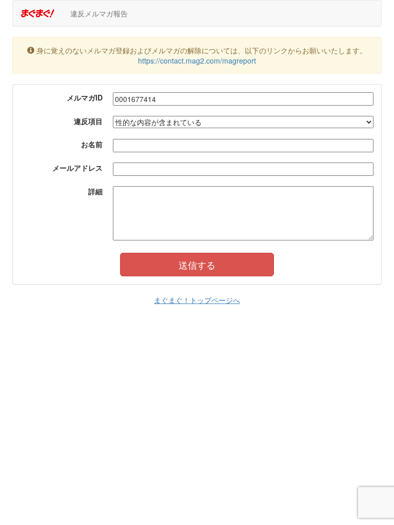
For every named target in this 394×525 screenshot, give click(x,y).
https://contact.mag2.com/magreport (197, 60)
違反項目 (88, 121)
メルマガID (85, 97)
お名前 (92, 144)
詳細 (95, 191)
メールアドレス (77, 168)
